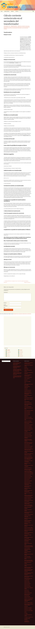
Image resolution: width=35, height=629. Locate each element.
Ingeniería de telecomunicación (28, 473)
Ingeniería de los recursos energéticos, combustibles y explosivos (28, 440)
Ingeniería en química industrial (28, 514)
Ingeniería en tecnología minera (28, 528)
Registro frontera (27, 282)
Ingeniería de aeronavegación (28, 424)
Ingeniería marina (26, 580)
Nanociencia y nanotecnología (28, 610)
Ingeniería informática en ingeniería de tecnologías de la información (28, 570)
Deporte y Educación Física (28, 377)
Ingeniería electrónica (27, 482)
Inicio (1, 11)
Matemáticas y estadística (28, 609)
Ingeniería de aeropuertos (28, 426)
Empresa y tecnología (27, 381)
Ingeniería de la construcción (28, 432)
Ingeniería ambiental (27, 413)
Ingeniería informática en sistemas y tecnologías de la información (28, 573)
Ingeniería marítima (27, 582)
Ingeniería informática (27, 556)
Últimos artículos (6, 11)
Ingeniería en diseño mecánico (28, 497)
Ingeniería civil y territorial (27, 417)
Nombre (5, 302)
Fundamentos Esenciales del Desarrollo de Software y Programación (17, 367)
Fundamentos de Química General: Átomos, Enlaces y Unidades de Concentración (17, 370)
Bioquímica (25, 367)
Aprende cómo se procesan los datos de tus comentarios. (22, 313)
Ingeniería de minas (27, 444)
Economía (21, 355)
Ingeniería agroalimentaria (28, 402)
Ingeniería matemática (27, 583)
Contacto (16, 11)
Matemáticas (26, 606)
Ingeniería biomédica (27, 414)
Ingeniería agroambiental (27, 406)
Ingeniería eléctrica (27, 479)
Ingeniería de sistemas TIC (28, 467)
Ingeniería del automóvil (27, 475)
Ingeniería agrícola (26, 401)
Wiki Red (12, 11)
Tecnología (25, 613)
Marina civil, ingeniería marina (28, 602)
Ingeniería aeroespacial (27, 391)
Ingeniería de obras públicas (28, 447)
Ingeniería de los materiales (28, 435)
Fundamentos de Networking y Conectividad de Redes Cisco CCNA (17, 376)
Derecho (8, 355)
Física (25, 382)
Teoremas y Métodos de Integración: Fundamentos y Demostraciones (17, 363)
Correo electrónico (6, 305)
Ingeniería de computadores (28, 427)
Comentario (6, 292)
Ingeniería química (26, 591)
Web (4, 307)
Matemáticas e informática (28, 607)
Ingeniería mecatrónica (27, 586)
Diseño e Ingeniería (27, 378)
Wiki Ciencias (6, 627)
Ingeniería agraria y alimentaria (28, 397)
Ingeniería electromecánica (28, 480)
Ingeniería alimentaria (27, 411)
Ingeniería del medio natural (28, 476)
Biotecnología (26, 368)
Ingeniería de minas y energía (28, 446)
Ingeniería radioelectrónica (28, 592)
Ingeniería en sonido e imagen (28, 527)
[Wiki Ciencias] (17, 5)
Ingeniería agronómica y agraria (28, 410)
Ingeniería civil (26, 415)
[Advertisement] (12, 43)
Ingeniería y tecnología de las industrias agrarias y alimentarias (28, 600)
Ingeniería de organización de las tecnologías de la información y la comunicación (28, 458)
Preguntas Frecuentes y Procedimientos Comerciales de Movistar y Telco (17, 373)
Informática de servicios (27, 390)
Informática (26, 388)
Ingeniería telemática (27, 596)
